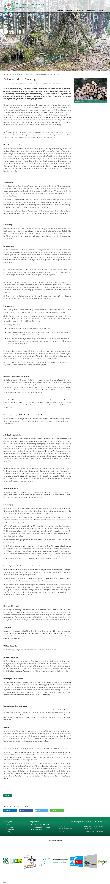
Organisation (69, 10)
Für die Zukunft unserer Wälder (41, 824)
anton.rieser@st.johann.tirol (96, 826)
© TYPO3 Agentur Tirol (6, 882)
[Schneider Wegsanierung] (53, 861)
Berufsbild (80, 10)
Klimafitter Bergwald (38, 829)
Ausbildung (91, 10)
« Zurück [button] (8, 795)
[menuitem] (60, 10)
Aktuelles (60, 10)
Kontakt (101, 10)
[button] (10, 810)
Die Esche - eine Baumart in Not (41, 827)
